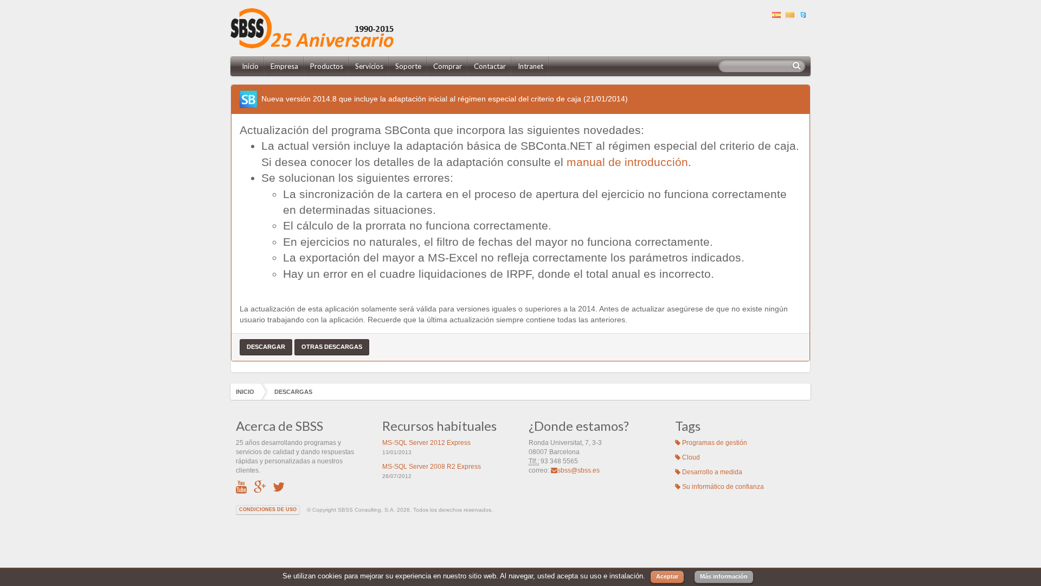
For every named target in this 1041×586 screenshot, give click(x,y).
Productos (326, 66)
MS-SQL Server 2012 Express (426, 443)
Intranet (530, 66)
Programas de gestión (713, 443)
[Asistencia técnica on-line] (805, 13)
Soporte (408, 66)
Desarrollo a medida (711, 472)
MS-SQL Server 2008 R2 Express (431, 466)
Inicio (250, 66)
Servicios (369, 66)
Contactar (490, 66)
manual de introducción (627, 162)
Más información (724, 576)
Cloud (690, 457)
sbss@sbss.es (578, 470)
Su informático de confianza (722, 487)
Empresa (284, 66)
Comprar (447, 66)
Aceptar (667, 576)
